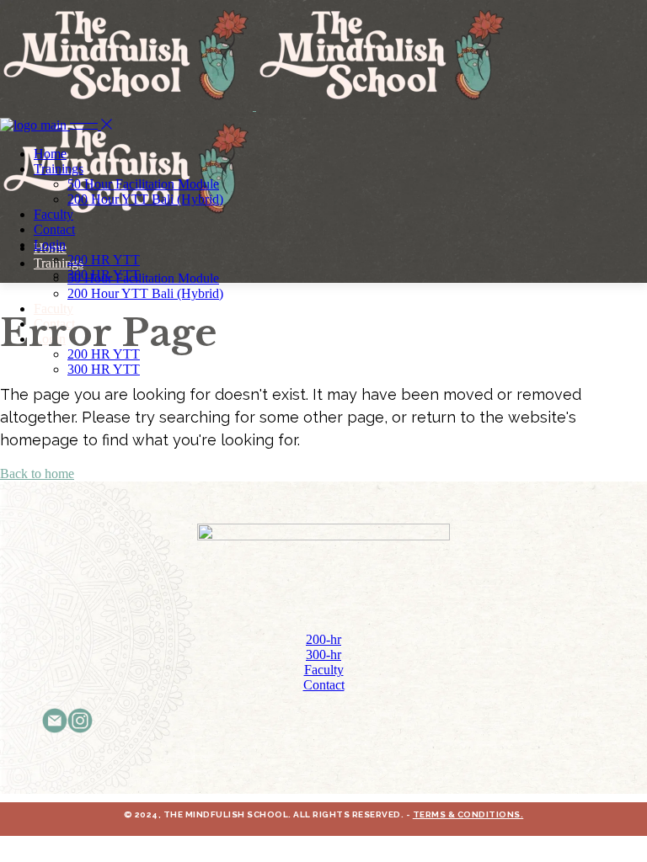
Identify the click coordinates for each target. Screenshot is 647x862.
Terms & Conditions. (468, 814)
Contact (324, 685)
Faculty (324, 669)
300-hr (323, 654)
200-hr (323, 639)
